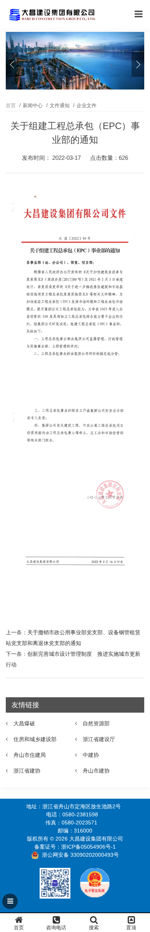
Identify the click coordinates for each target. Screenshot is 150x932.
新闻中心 (33, 105)
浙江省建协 (26, 771)
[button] (138, 64)
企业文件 (87, 105)
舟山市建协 (96, 771)
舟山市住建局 (29, 755)
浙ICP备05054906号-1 (88, 847)
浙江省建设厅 (99, 739)
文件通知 (60, 105)
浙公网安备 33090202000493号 (80, 855)
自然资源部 (96, 723)
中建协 (91, 755)
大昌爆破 (24, 723)
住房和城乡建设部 (35, 739)
